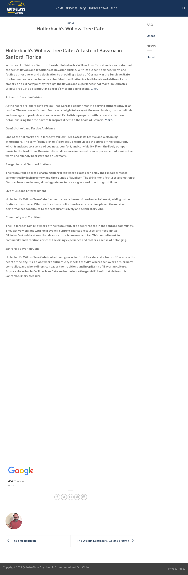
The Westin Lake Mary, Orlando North (103, 540)
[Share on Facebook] (57, 497)
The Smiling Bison (23, 540)
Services (71, 8)
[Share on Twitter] (64, 497)
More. (109, 120)
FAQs (83, 8)
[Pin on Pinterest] (77, 497)
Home (59, 8)
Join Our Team (98, 8)
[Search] (183, 8)
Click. (94, 88)
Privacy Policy (176, 568)
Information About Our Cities (70, 567)
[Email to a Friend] (71, 497)
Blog (114, 8)
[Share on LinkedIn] (84, 497)
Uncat (70, 23)
